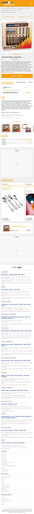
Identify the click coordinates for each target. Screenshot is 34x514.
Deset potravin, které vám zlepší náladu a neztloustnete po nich (14, 421)
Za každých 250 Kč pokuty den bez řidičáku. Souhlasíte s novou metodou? (16, 335)
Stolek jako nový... (5, 322)
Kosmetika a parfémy (5, 485)
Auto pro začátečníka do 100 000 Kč (8, 465)
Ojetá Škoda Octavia (5, 469)
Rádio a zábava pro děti (6, 500)
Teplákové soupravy (5, 486)
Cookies (30, 511)
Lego (2, 481)
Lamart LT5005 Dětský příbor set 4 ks (12, 186)
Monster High (4, 478)
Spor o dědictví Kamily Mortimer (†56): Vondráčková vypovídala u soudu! (16, 311)
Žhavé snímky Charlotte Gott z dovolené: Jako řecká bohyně (13, 307)
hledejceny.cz (4, 453)
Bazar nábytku (4, 491)
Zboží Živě (3, 455)
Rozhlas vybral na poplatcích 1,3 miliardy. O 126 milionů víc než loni (14, 309)
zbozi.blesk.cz (4, 460)
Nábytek (14, 8)
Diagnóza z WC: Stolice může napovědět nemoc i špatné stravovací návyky (16, 420)
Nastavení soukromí (13, 512)
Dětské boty (3, 488)
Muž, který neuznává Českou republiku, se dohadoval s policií (13, 446)
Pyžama (3, 483)
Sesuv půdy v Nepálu (5, 448)
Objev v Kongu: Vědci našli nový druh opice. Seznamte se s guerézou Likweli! (16, 437)
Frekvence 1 (3, 502)
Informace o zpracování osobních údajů (20, 511)
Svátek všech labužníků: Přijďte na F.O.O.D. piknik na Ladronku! (14, 384)
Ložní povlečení (4, 490)
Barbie (2, 479)
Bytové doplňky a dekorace (23, 8)
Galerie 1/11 (17, 54)
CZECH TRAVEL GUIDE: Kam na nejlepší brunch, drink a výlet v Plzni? (15, 406)
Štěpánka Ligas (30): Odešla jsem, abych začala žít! (11, 320)
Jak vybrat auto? (4, 470)
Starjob (2, 497)
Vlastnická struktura (21, 512)
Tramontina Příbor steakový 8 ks (11, 57)
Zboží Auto (3, 467)
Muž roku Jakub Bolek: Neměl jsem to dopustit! (10, 445)
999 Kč (28, 92)
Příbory (19, 10)
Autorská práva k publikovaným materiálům (10, 509)
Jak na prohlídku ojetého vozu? (7, 462)
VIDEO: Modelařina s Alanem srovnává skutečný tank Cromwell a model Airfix (16, 432)
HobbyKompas (4, 464)
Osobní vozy (4, 457)
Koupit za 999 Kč (17, 76)
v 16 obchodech (6, 219)
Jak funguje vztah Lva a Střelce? (7, 410)
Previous (1, 202)
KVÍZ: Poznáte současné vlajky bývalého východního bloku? (13, 395)
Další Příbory (5, 184)
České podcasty (4, 499)
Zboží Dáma (3, 459)
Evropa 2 (3, 504)
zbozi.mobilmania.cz (5, 8)
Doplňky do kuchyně (5, 10)
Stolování (14, 10)
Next (32, 202)
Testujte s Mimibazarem (6, 476)
